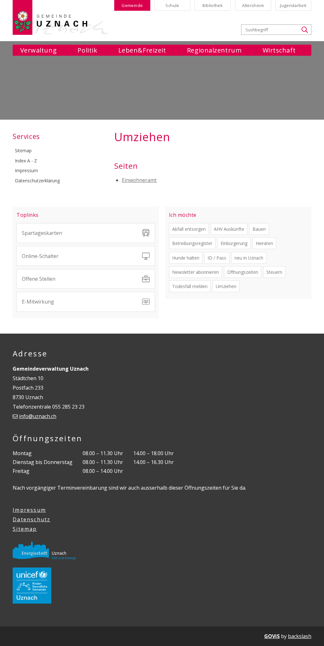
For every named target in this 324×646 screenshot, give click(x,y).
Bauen (259, 229)
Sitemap (25, 528)
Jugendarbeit (293, 5)
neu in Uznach (248, 258)
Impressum (29, 509)
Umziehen (226, 286)
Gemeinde (132, 5)
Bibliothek (212, 5)
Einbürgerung (234, 243)
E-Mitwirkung (38, 301)
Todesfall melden (190, 286)
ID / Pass (217, 258)
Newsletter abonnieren (195, 272)
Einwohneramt (139, 180)
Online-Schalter (40, 256)
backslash (299, 636)
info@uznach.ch (37, 416)
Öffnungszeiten (242, 272)
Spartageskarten (42, 232)
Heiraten (264, 243)
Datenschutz (31, 519)
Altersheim (253, 5)
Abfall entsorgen (189, 229)
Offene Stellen (38, 278)
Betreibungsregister (192, 243)
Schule (172, 5)
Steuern (274, 272)
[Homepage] (60, 17)
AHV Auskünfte (229, 229)
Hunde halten (185, 258)
